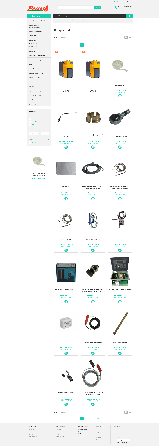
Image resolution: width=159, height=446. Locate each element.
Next (98, 45)
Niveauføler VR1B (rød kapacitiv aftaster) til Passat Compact (93, 342)
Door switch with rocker (66, 392)
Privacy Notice (32, 429)
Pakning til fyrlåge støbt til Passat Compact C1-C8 (39, 174)
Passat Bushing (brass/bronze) (93, 135)
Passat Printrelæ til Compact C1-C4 (66, 289)
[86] (93, 147)
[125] (66, 404)
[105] (66, 301)
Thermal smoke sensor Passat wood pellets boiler (66, 238)
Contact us (58, 432)
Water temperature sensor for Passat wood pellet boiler (120, 187)
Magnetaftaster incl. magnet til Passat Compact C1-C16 (92, 393)
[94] (120, 198)
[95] (66, 250)
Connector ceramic (66, 341)
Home (61, 16)
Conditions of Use (33, 436)
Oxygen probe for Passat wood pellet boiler (66, 135)
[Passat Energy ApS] (37, 8)
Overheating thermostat (120, 238)
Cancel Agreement (60, 436)
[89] (66, 198)
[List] (130, 37)
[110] (120, 301)
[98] (120, 250)
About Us (31, 434)
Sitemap (58, 434)
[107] (93, 301)
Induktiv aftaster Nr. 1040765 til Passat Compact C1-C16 (93, 187)
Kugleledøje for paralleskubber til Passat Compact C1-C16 (120, 135)
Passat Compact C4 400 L (66, 84)
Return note (58, 429)
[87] (120, 147)
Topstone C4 (66, 186)
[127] (93, 404)
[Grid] (126, 37)
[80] (66, 147)
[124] (120, 353)
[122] (66, 353)
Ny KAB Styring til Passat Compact (120, 289)
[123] (93, 353)
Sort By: (56, 37)
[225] (120, 95)
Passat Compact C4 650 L (92, 84)
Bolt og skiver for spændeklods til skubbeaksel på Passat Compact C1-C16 (93, 291)
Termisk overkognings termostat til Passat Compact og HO (93, 238)
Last (103, 45)
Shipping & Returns (33, 432)
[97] (93, 250)
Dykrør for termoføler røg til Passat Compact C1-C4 (120, 342)
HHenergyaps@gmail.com (123, 440)
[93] (93, 198)
